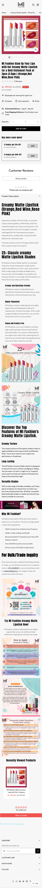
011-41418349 (13, 568)
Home (4, 13)
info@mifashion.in (11, 571)
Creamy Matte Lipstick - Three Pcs (22, 13)
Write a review (21, 178)
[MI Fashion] (21, 5)
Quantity (5, 122)
